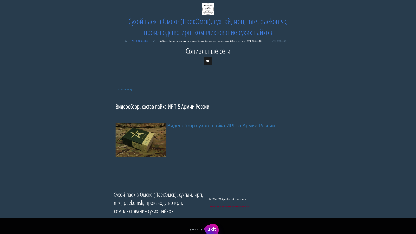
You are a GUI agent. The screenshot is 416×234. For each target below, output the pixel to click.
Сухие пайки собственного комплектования (205, 72)
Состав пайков (160, 72)
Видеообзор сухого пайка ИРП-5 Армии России (221, 125)
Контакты (110, 72)
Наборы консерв (134, 72)
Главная (92, 72)
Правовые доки (250, 72)
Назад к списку (124, 89)
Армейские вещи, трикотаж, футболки (292, 72)
